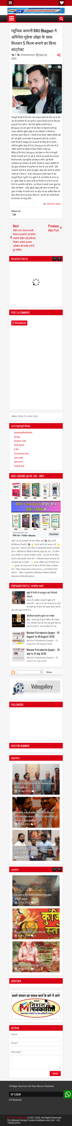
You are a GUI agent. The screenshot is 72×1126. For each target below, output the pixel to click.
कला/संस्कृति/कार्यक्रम (23, 432)
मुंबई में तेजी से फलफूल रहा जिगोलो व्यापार (42, 594)
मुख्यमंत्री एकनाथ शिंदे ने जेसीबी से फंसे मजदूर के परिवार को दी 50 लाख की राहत (35, 851)
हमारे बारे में (18, 462)
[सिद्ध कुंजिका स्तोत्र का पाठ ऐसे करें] (36, 923)
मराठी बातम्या (19, 445)
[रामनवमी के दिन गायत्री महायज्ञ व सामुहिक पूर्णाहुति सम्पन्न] (36, 890)
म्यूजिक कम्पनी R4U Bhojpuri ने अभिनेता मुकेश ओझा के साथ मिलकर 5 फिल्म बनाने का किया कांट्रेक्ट (34, 39)
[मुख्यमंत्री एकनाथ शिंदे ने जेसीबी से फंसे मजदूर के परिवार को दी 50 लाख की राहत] (36, 845)
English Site (20, 441)
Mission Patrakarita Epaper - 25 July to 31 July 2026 (43, 651)
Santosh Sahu (54, 204)
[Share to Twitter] (52, 766)
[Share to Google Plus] (56, 766)
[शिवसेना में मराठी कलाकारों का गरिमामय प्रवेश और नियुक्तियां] (36, 779)
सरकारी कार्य (19, 466)
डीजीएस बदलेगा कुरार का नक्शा (40, 615)
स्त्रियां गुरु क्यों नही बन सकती (27, 965)
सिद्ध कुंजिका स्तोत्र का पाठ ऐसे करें (29, 932)
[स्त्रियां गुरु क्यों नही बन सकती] (36, 956)
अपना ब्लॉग (18, 458)
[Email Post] (13, 215)
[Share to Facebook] (48, 766)
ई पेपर (16, 449)
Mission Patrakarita (17, 1117)
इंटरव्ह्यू (17, 437)
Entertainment (28, 55)
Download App (21, 453)
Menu (10, 3)
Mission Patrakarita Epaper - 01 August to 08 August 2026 (43, 634)
